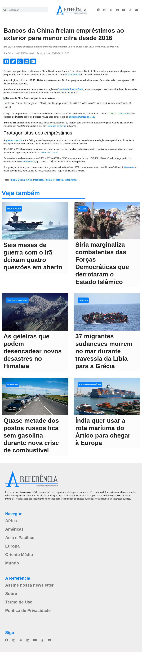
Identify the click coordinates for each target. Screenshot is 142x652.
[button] (6, 61)
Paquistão (38, 180)
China (29, 180)
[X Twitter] (111, 10)
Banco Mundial (27, 161)
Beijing (21, 180)
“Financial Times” (49, 152)
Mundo (12, 563)
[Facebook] (98, 10)
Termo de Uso (19, 602)
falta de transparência (120, 113)
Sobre (11, 593)
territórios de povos (56, 126)
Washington (71, 180)
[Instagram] (104, 10)
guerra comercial (14, 140)
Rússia (48, 180)
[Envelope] (136, 10)
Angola (13, 180)
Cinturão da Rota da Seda (70, 89)
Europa (12, 546)
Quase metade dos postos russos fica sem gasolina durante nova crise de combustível (31, 435)
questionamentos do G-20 (82, 117)
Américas (14, 529)
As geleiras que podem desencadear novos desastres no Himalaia (32, 351)
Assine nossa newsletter (29, 585)
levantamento (73, 74)
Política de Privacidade (28, 610)
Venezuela (129, 167)
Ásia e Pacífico (19, 537)
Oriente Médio (19, 554)
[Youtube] (124, 10)
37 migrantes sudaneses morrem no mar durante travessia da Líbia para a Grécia (103, 351)
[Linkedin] (117, 10)
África (11, 520)
